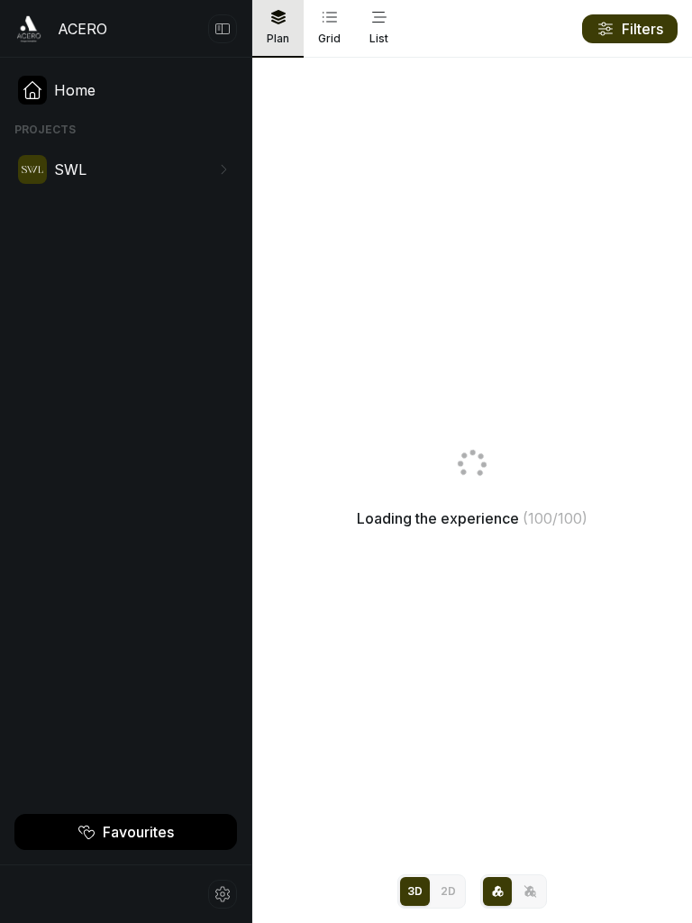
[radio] (415, 891)
